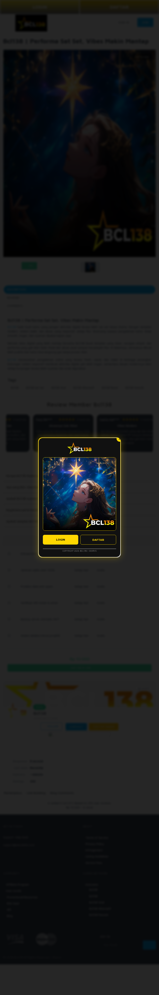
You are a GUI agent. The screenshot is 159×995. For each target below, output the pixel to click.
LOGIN (60, 539)
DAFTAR (98, 539)
